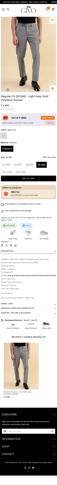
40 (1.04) (7, 172)
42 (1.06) (21, 172)
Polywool (7, 148)
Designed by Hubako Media (42, 462)
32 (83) (6, 164)
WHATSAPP (10, 225)
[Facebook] (2, 245)
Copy (49, 123)
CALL (28, 225)
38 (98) (41, 164)
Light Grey (3, 135)
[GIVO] (28, 9)
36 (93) (30, 164)
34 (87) (18, 164)
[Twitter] (6, 245)
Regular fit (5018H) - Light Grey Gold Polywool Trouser (18, 393)
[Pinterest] (11, 245)
